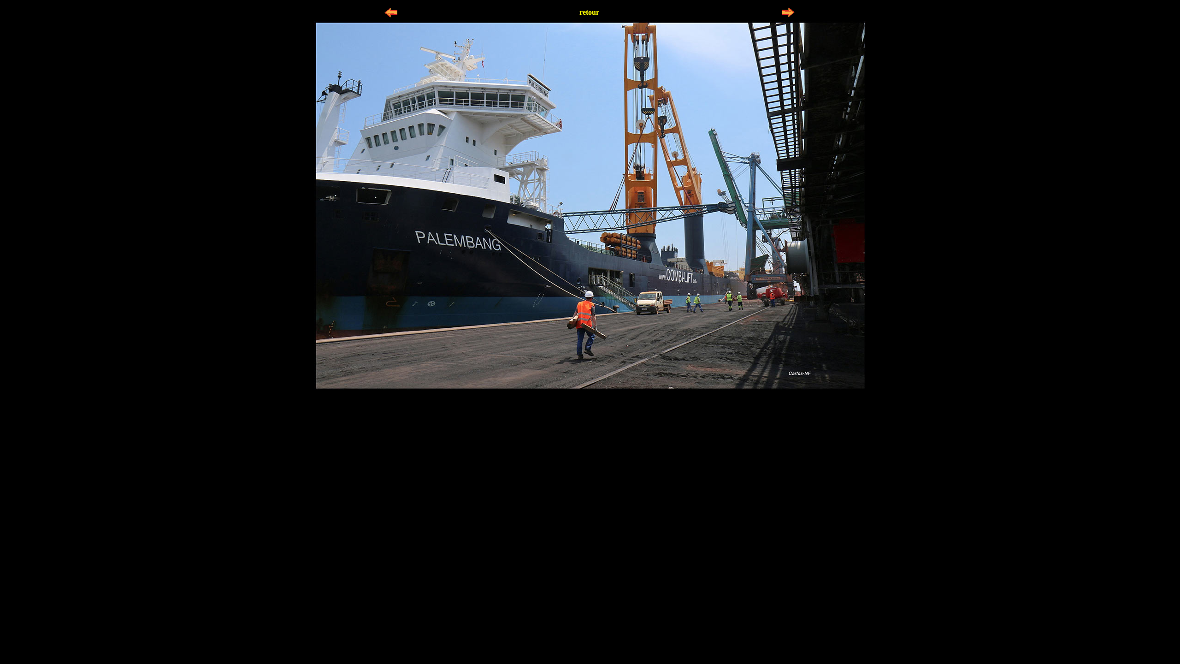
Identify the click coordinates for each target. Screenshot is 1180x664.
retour (589, 12)
